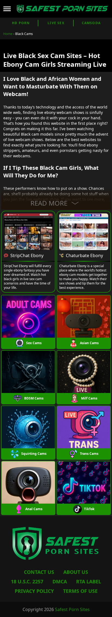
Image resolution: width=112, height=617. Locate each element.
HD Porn (21, 23)
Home (8, 33)
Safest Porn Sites (72, 609)
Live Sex (56, 23)
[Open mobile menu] (7, 9)
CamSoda (91, 23)
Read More (48, 203)
